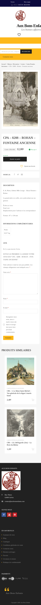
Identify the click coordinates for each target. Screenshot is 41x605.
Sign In (20, 5)
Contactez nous (8, 57)
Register (27, 5)
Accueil (3, 64)
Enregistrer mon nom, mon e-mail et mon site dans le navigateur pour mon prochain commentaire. (11, 324)
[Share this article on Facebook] (14, 174)
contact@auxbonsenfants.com (14, 501)
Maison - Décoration (13, 64)
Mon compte (27, 2)
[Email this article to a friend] (21, 174)
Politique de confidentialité (12, 562)
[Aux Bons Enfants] (20, 20)
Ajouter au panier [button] (33, 400)
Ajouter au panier (15, 159)
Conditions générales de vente (13, 545)
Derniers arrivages (9, 552)
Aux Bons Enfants (14, 593)
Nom (5, 298)
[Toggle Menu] (38, 39)
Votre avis (7, 272)
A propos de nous (9, 535)
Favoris (13, 2)
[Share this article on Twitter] (17, 174)
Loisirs (23, 64)
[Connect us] (4, 515)
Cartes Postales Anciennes (15, 388)
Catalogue (6, 542)
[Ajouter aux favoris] (32, 359)
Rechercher (26, 51)
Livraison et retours (9, 559)
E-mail (6, 308)
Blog (4, 538)
